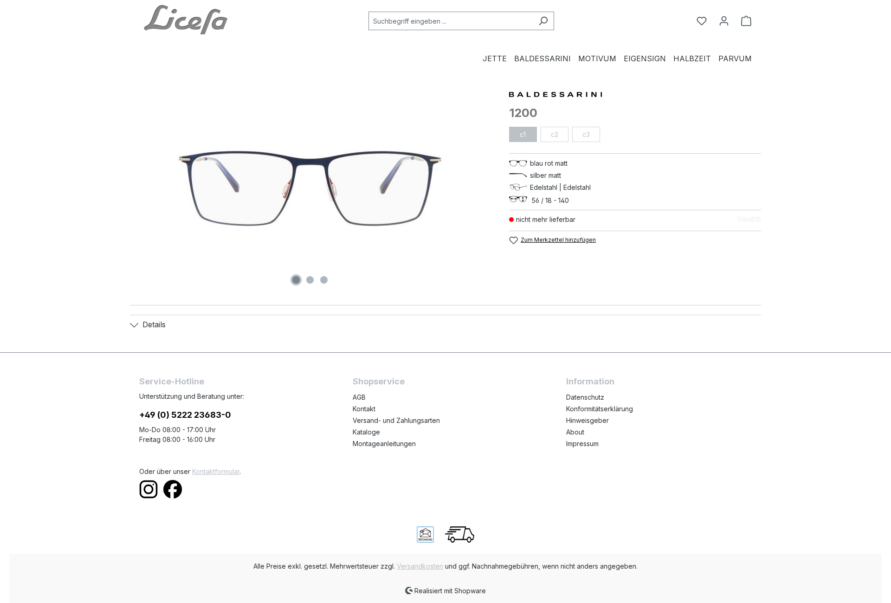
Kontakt (364, 409)
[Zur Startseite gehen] (185, 19)
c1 (523, 134)
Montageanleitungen (384, 443)
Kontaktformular (215, 471)
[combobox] (450, 21)
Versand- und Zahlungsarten (396, 420)
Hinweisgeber (587, 420)
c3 (586, 134)
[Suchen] (543, 21)
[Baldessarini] (635, 93)
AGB (359, 397)
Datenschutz (585, 397)
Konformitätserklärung (599, 409)
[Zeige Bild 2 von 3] (310, 280)
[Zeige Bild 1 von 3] (296, 280)
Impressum (582, 443)
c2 (554, 134)
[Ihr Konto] (724, 21)
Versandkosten (420, 566)
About (575, 432)
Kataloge (366, 432)
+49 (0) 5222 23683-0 (185, 415)
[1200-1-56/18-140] (310, 188)
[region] (310, 188)
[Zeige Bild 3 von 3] (324, 280)
